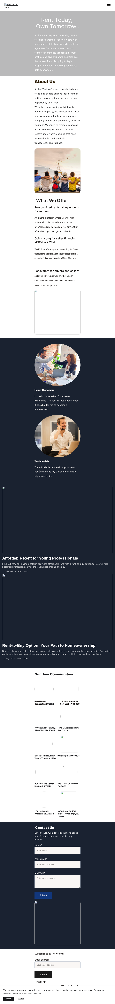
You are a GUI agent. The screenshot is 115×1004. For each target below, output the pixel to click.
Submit (43, 895)
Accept (8, 999)
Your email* (40, 859)
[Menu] (109, 5)
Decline (21, 999)
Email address (41, 959)
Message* (39, 872)
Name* (38, 845)
